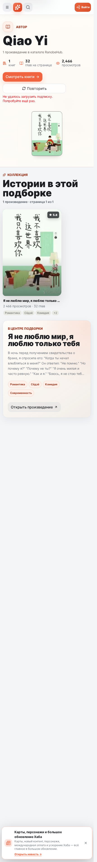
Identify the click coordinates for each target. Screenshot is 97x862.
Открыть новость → (28, 854)
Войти (85, 7)
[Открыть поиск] (27, 7)
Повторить (37, 88)
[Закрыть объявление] (85, 843)
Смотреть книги (20, 76)
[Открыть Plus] (17, 7)
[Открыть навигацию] (7, 7)
